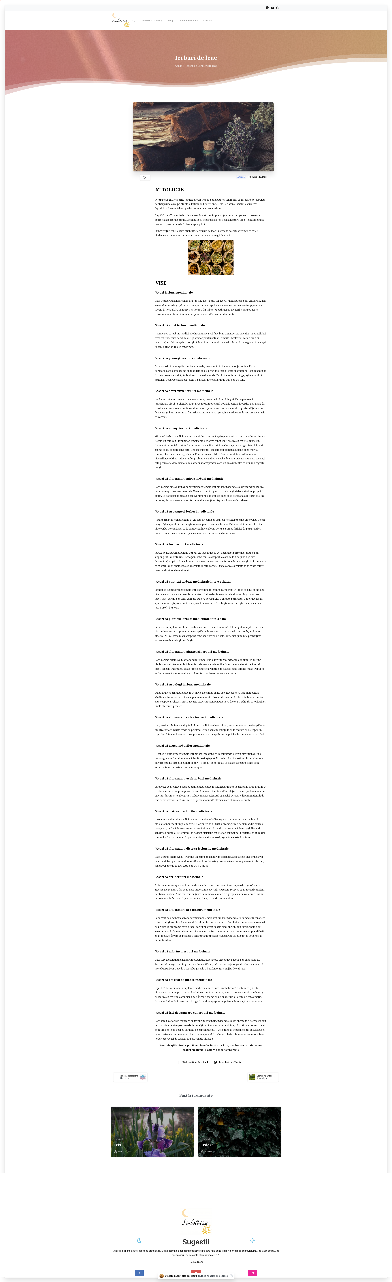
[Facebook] (267, 7)
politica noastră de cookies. (213, 1275)
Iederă (207, 1145)
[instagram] (277, 7)
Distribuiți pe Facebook (195, 1062)
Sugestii (196, 1242)
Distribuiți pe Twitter (231, 1062)
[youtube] (272, 7)
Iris (117, 1145)
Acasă (178, 65)
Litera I (190, 65)
